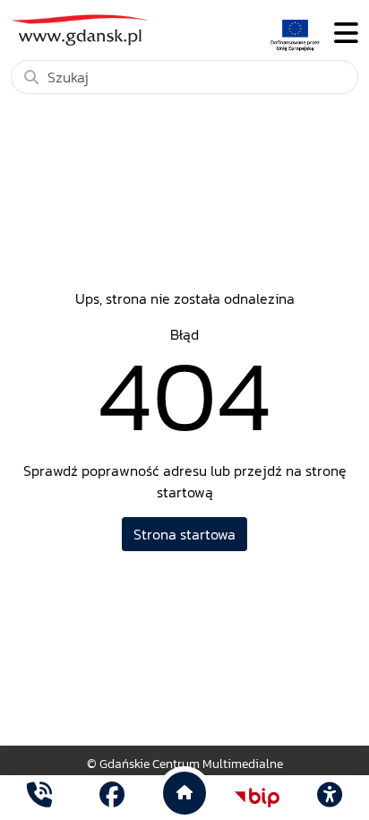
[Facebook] (111, 797)
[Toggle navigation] (346, 33)
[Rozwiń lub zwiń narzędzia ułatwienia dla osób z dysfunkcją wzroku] (329, 797)
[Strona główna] (39, 797)
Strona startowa (184, 534)
